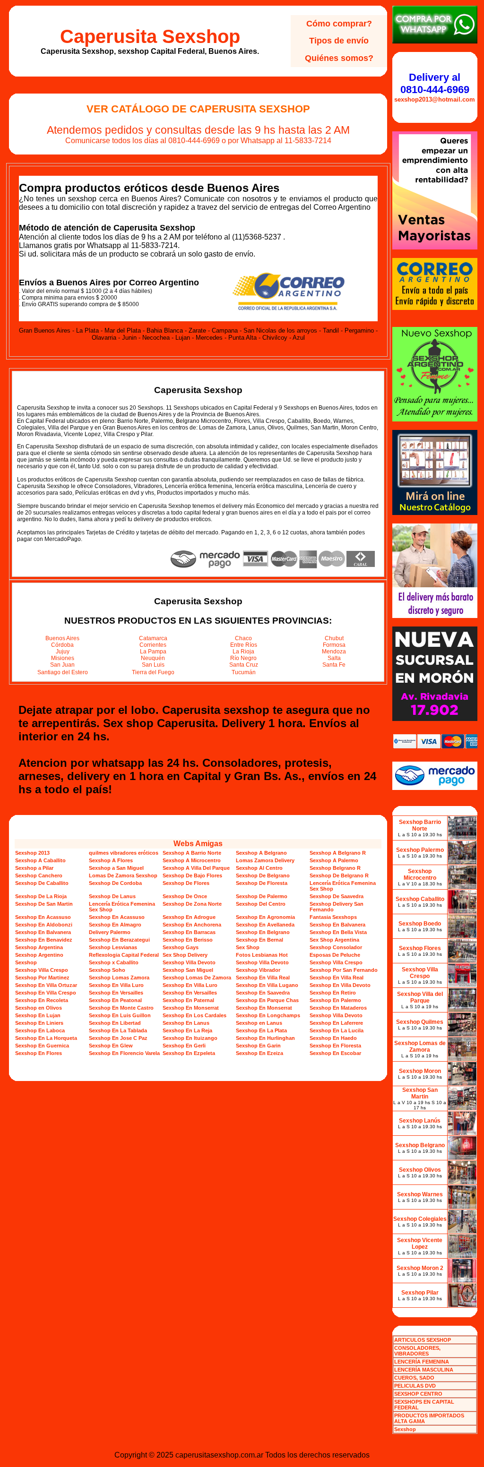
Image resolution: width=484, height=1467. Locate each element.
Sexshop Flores (420, 948)
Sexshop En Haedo (333, 1038)
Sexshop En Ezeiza (259, 1053)
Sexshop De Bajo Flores (192, 875)
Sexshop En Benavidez (43, 940)
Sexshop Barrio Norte (420, 825)
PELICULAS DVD (415, 1386)
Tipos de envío (339, 40)
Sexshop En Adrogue (189, 917)
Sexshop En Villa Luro (116, 985)
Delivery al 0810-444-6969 (434, 83)
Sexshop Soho (107, 970)
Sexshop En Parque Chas (267, 1000)
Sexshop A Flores (111, 860)
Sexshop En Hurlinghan (265, 1038)
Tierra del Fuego (153, 672)
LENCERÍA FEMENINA (421, 1361)
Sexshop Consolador (336, 947)
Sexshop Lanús (420, 1120)
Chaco (243, 638)
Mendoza (334, 651)
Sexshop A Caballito (40, 860)
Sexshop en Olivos (38, 1008)
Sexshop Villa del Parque (420, 997)
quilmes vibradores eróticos (123, 853)
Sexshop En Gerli (184, 1045)
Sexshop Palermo (420, 850)
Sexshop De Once (185, 896)
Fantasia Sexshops (333, 917)
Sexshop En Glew (111, 1045)
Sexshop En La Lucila (336, 1030)
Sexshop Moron (420, 1071)
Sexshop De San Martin (44, 904)
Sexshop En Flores (38, 1053)
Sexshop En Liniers (39, 1023)
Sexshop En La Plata (261, 1030)
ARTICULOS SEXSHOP (422, 1340)
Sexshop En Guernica (42, 1045)
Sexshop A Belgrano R (338, 853)
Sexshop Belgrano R (335, 868)
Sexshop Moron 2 (420, 1268)
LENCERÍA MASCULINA (423, 1370)
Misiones (62, 658)
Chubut (334, 638)
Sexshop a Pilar (34, 868)
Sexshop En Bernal (259, 940)
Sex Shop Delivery (185, 955)
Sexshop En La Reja (187, 1030)
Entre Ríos (243, 645)
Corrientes (152, 645)
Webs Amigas (198, 844)
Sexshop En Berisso (188, 940)
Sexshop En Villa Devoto (340, 985)
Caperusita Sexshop (150, 36)
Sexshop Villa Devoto (189, 962)
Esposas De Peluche (335, 955)
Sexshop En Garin (258, 1045)
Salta (334, 658)
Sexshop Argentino (39, 955)
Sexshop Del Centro (260, 904)
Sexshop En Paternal (188, 1000)
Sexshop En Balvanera (337, 924)
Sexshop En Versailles (116, 992)
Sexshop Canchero (38, 875)
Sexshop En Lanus (186, 1023)
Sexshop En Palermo (335, 1000)
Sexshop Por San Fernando (344, 970)
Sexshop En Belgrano (263, 932)
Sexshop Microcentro (420, 874)
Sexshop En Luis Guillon (120, 1015)
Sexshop (26, 962)
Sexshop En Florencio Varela (124, 1053)
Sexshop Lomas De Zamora (197, 977)
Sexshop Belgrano (420, 1145)
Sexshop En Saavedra (263, 992)
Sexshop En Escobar (335, 1053)
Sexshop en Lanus (259, 1023)
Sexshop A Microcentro (192, 860)
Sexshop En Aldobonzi (43, 924)
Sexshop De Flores (186, 883)
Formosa (334, 645)
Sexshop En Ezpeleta (189, 1053)
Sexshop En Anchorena (192, 924)
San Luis (153, 664)
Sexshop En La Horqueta (46, 1038)
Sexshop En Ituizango (190, 1038)
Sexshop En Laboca (40, 1030)
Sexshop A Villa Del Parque (196, 868)
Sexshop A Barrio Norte (192, 853)
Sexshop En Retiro (333, 992)
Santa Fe (334, 664)
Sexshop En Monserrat (191, 1008)
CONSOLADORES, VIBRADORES (417, 1350)
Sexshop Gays (181, 947)
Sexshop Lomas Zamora (119, 977)
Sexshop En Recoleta (41, 1000)
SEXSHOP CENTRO (418, 1394)
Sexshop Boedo (419, 923)
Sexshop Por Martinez (42, 977)
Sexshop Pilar (420, 1292)
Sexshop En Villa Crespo (45, 992)
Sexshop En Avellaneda (265, 924)
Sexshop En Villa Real (263, 977)
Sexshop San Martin (420, 1093)
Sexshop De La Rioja (41, 896)
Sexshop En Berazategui (119, 940)
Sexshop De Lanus (112, 896)
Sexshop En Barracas (189, 932)
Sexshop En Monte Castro (121, 1008)
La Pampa (153, 651)
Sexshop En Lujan (37, 1015)
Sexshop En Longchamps (268, 1015)
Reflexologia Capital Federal (124, 955)
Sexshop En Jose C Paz (118, 1038)
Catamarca (153, 638)
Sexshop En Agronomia (265, 917)
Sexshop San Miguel (188, 970)
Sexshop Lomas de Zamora (420, 1046)
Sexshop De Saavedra (336, 896)
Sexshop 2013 (32, 853)
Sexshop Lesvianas (113, 947)
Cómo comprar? (339, 23)
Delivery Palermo (109, 932)
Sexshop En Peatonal (115, 1000)
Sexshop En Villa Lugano (267, 985)
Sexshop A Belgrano (261, 853)
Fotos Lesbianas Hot (262, 955)
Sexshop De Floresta (261, 883)
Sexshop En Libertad (115, 1023)
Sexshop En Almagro (115, 924)
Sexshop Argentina (39, 947)
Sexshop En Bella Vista (338, 932)
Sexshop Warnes (420, 1194)
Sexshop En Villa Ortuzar (46, 985)
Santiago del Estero (62, 672)
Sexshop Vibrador (258, 970)
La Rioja (243, 651)
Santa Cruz (243, 664)
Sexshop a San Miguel (116, 868)
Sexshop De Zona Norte (192, 904)
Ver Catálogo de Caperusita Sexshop (198, 109)
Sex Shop (247, 947)
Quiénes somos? (339, 58)
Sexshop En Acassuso (43, 917)
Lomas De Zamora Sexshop (123, 875)
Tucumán (244, 672)
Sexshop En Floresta (335, 1045)
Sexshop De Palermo (261, 896)
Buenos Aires (62, 638)
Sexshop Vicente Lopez (419, 1243)
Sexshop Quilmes (419, 1022)
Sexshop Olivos (420, 1170)
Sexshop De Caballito (42, 883)
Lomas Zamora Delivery (265, 860)
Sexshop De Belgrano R (339, 875)
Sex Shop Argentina (334, 940)
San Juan (62, 664)
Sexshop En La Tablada (118, 1030)
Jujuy (62, 651)
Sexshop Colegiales (420, 1219)
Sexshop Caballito (420, 899)
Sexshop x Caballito (113, 962)
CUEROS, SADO (414, 1378)
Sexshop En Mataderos (338, 1008)
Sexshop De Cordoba (115, 883)
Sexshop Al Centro (259, 868)
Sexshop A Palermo (334, 860)
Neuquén (153, 658)
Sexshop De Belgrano (263, 875)
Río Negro (243, 658)
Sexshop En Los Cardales (194, 1015)
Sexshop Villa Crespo (336, 962)
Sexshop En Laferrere (336, 1023)
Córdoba (62, 645)
